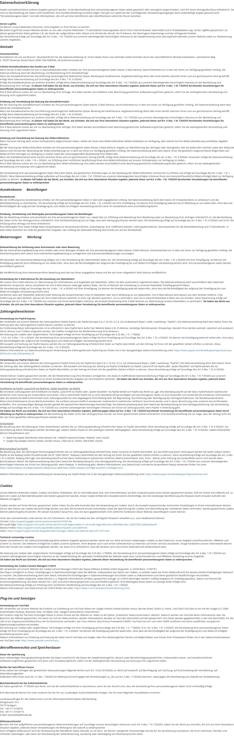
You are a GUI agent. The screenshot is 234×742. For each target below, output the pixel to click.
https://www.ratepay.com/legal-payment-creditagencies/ (93, 467)
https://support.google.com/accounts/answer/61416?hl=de (41, 521)
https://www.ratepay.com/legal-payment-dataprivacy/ (28, 467)
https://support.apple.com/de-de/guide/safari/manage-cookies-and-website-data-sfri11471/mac (58, 530)
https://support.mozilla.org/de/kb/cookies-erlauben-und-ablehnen (52, 527)
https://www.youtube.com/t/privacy (40, 640)
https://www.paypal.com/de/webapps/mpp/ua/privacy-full (176, 474)
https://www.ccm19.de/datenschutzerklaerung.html (101, 588)
